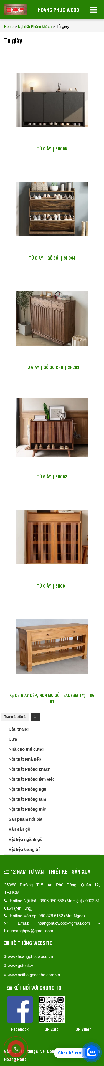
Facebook (20, 1029)
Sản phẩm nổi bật (25, 819)
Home (9, 26)
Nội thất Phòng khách (35, 26)
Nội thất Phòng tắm (27, 799)
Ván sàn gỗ (19, 829)
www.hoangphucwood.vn (30, 956)
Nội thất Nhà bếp (25, 759)
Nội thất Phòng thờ (27, 809)
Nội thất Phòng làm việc (32, 779)
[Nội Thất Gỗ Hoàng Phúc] (15, 9)
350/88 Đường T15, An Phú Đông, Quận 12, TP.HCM (52, 888)
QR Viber (83, 1029)
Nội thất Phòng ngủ (27, 789)
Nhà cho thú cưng (26, 749)
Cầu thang (19, 729)
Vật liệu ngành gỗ (25, 839)
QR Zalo (52, 1029)
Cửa (13, 739)
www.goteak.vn (21, 965)
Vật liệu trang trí (24, 849)
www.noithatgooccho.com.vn (34, 974)
